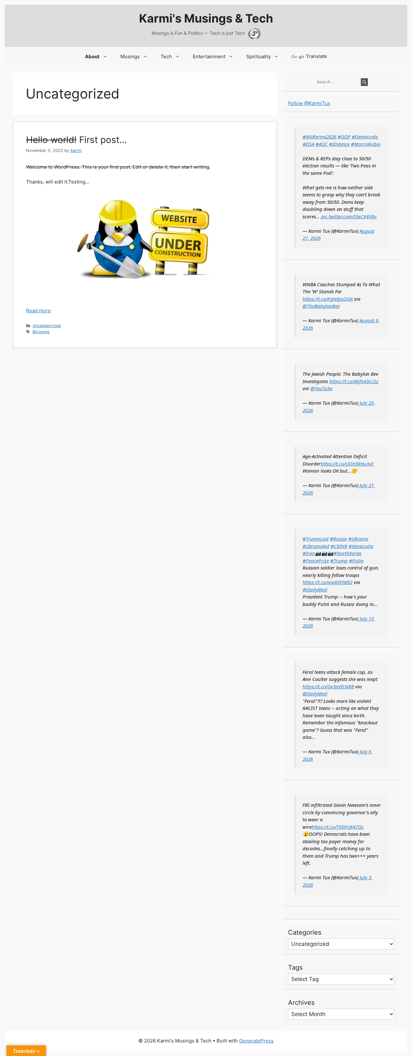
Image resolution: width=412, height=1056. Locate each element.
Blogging (41, 331)
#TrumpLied (316, 538)
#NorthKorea (347, 553)
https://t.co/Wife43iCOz (354, 381)
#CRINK (339, 546)
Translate (309, 56)
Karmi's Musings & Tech (206, 18)
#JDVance (339, 144)
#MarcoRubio (365, 144)
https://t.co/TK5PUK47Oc (338, 827)
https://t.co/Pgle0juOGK (328, 299)
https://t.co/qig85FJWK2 (327, 582)
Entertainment (209, 56)
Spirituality (258, 56)
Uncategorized (47, 325)
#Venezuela (361, 546)
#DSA (308, 144)
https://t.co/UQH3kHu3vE (347, 463)
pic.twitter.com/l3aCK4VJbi (349, 216)
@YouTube (321, 388)
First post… (76, 139)
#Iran (309, 553)
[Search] (364, 82)
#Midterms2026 (319, 136)
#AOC (321, 144)
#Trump (339, 560)
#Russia (338, 538)
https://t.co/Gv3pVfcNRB (328, 686)
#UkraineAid (316, 546)
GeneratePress (256, 1041)
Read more (38, 310)
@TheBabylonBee (321, 306)
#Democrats (365, 136)
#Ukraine (358, 538)
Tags (295, 967)
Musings (130, 56)
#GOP (344, 136)
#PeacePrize (316, 560)
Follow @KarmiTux (309, 103)
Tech (166, 56)
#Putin (356, 560)
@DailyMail (315, 589)
